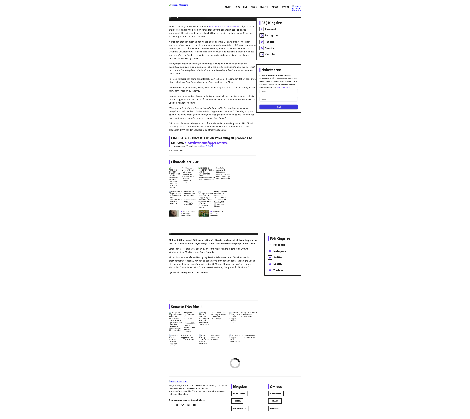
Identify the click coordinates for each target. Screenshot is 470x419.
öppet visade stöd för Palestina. (223, 26)
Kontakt (274, 408)
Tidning (237, 401)
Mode (254, 7)
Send (279, 107)
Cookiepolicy (239, 408)
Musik (228, 7)
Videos (274, 7)
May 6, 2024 (207, 146)
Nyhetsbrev (239, 393)
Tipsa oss (275, 401)
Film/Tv (264, 7)
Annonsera (275, 393)
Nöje (237, 7)
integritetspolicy (283, 87)
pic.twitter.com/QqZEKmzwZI (207, 143)
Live (245, 7)
